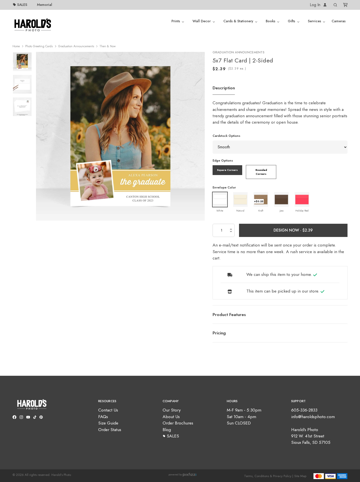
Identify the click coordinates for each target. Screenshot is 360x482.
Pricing (219, 333)
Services (314, 21)
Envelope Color (224, 187)
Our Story (172, 410)
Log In (316, 5)
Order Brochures (178, 423)
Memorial (44, 4)
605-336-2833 (304, 410)
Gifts (291, 21)
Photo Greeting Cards (39, 46)
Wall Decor (201, 21)
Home (16, 46)
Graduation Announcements (76, 46)
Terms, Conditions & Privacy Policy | (268, 476)
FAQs (103, 416)
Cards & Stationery (238, 21)
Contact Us (108, 410)
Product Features (229, 314)
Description (224, 88)
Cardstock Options (226, 135)
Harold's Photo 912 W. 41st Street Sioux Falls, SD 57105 (310, 436)
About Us (171, 416)
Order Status (109, 429)
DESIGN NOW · (288, 230)
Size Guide (108, 423)
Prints (175, 21)
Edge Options (223, 160)
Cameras (339, 21)
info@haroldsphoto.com (313, 416)
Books (270, 21)
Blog (167, 429)
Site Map (300, 476)
